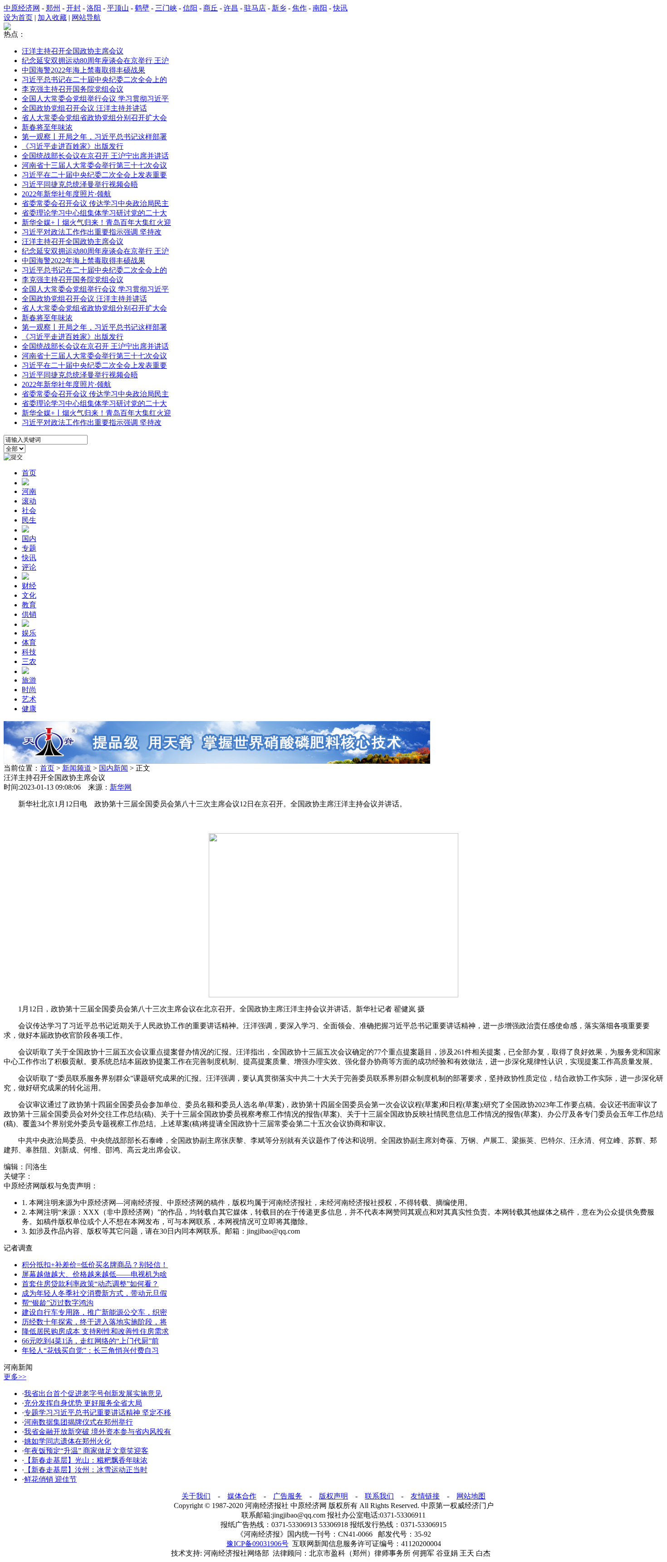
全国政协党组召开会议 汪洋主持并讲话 (84, 108)
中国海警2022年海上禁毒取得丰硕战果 (83, 70)
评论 (29, 567)
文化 (29, 595)
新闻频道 (76, 768)
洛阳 (94, 8)
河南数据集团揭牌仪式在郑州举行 (78, 1422)
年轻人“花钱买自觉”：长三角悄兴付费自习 (90, 1350)
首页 (29, 473)
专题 (29, 548)
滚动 (29, 501)
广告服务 (287, 1496)
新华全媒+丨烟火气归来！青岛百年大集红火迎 (96, 222)
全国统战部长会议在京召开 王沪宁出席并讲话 (95, 156)
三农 (29, 661)
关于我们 (196, 1496)
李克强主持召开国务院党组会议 (72, 89)
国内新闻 (113, 768)
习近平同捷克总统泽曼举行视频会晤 (80, 184)
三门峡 (166, 8)
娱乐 (29, 633)
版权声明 (333, 1496)
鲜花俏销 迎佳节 (50, 1479)
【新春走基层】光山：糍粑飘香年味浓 (85, 1460)
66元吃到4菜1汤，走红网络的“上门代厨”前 (90, 1341)
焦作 (299, 8)
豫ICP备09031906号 (257, 1543)
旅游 (29, 680)
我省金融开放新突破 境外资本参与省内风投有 (97, 1431)
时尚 (29, 689)
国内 (29, 538)
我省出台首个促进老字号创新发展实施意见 (93, 1393)
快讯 (340, 8)
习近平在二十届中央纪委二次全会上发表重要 (94, 175)
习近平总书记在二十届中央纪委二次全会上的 (94, 79)
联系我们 (379, 1496)
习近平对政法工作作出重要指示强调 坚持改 (92, 232)
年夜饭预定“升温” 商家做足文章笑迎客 (86, 1451)
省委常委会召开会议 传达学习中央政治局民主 (95, 203)
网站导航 (86, 17)
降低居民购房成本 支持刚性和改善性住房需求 (95, 1331)
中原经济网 (22, 8)
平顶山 (118, 8)
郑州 (53, 8)
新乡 (279, 8)
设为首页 (18, 17)
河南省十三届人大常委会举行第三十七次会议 (94, 165)
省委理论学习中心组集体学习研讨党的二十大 (94, 213)
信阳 (190, 8)
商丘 (210, 8)
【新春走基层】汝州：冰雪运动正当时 (85, 1470)
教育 (29, 605)
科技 (29, 652)
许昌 (231, 8)
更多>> (15, 1377)
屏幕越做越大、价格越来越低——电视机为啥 (94, 1274)
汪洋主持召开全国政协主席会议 (72, 51)
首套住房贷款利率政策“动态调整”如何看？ (90, 1284)
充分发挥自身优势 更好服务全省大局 (83, 1403)
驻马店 (255, 8)
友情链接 (425, 1496)
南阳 (320, 8)
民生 (29, 520)
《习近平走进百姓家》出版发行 (72, 146)
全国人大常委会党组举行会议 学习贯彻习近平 (95, 99)
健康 (29, 709)
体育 (29, 642)
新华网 (121, 787)
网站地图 (471, 1496)
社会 (29, 510)
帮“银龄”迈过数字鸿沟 (57, 1303)
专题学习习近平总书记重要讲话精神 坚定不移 (97, 1412)
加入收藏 (52, 17)
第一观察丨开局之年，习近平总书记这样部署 (94, 137)
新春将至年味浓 (47, 127)
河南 (29, 491)
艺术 (29, 699)
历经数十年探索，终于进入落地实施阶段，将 (94, 1322)
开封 (73, 8)
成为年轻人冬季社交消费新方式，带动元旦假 (94, 1293)
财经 (29, 586)
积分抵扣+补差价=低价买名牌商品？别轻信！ (95, 1265)
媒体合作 (241, 1496)
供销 (29, 614)
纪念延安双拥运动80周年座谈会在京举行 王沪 (95, 60)
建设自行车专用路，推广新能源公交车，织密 (94, 1312)
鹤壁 (142, 8)
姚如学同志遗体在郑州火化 (67, 1441)
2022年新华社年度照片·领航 (66, 194)
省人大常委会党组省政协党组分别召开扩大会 (94, 118)
